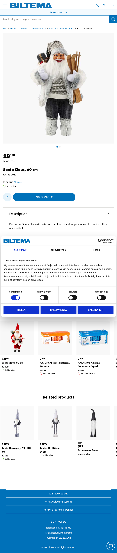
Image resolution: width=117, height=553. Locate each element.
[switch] (44, 297)
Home (13, 28)
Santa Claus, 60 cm (12, 362)
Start (5, 28)
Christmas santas (38, 28)
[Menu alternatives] (5, 6)
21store (18, 181)
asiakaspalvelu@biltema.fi (58, 532)
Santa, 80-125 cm (50, 448)
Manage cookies (58, 493)
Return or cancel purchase (58, 509)
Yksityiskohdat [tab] (58, 249)
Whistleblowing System (58, 501)
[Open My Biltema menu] (97, 5)
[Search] (113, 19)
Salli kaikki (95, 310)
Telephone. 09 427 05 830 (58, 527)
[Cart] (111, 5)
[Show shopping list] (104, 5)
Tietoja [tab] (96, 249)
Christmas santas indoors (60, 28)
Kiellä (21, 310)
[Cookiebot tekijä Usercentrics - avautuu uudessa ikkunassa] (100, 241)
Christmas (23, 28)
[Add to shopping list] (7, 197)
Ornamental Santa (88, 450)
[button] (58, 12)
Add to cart (42, 197)
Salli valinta (58, 310)
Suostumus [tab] (20, 249)
